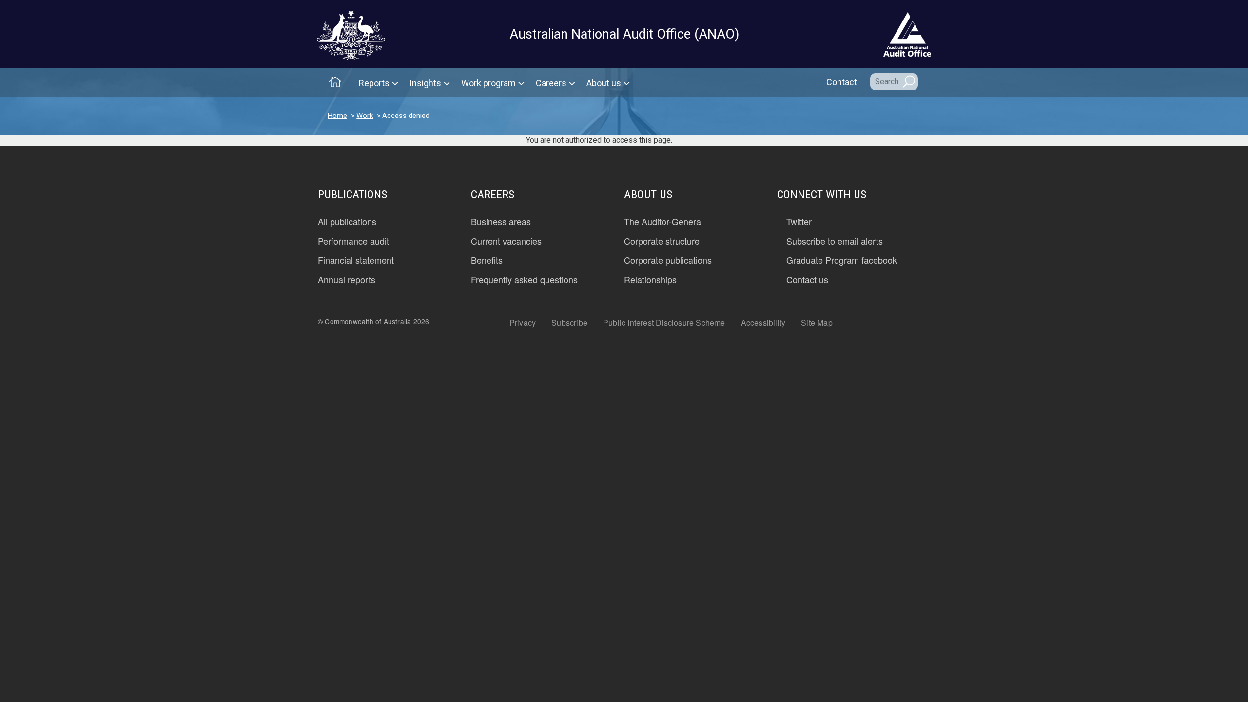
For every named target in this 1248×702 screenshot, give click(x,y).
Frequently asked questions (524, 279)
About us (603, 83)
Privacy (522, 322)
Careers (551, 83)
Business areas (501, 221)
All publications (347, 221)
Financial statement (356, 260)
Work (364, 115)
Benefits (487, 260)
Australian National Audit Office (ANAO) (624, 34)
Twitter (799, 221)
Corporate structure (662, 241)
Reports (374, 83)
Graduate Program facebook (841, 260)
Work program (488, 83)
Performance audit (353, 241)
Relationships (650, 279)
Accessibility (763, 322)
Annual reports (346, 279)
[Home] (351, 35)
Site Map (817, 322)
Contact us (807, 279)
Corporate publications (668, 260)
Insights (425, 83)
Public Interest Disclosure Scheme (664, 322)
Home (337, 115)
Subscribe (569, 322)
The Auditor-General (663, 221)
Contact (841, 82)
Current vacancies (506, 241)
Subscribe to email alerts (834, 241)
